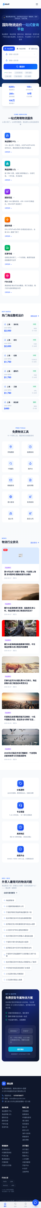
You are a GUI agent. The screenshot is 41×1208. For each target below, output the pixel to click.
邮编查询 (25, 1136)
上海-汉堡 (8, 76)
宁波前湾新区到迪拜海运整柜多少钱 (19, 912)
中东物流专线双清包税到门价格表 (18, 968)
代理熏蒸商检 (6, 1152)
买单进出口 (6, 1149)
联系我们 (25, 1152)
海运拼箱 (22, 48)
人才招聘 (25, 1159)
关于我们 (25, 1149)
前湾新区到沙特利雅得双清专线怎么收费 (20, 924)
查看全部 (34, 316)
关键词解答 (26, 1162)
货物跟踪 (25, 1111)
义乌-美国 (28, 76)
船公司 (24, 1127)
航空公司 (25, 1130)
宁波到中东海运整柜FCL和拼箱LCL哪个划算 (21, 955)
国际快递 (5, 1120)
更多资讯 (34, 542)
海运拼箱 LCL (7, 1114)
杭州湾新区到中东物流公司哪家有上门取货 (21, 962)
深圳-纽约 (28, 73)
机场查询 (25, 1124)
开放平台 (25, 1165)
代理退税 (5, 1162)
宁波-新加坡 (18, 76)
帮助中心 (25, 1156)
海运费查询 (10, 900)
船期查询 (25, 1114)
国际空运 (34, 48)
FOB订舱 (5, 1156)
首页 (5, 1206)
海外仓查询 (26, 1133)
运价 (15, 1206)
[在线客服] (35, 1202)
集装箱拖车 (6, 1159)
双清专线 (5, 1127)
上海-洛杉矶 (18, 73)
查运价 (22, 66)
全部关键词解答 (9, 893)
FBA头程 (5, 1124)
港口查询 (25, 1120)
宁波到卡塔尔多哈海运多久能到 (17, 942)
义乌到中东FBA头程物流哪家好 (17, 930)
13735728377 (18, 1095)
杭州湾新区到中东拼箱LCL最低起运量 (19, 936)
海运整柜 (10, 48)
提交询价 (20, 1049)
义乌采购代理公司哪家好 (15, 974)
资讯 (25, 1206)
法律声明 (25, 1171)
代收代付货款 (6, 1165)
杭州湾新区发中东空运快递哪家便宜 (19, 918)
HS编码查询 (26, 1117)
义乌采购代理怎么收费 (14, 980)
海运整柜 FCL (7, 1111)
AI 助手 (24, 1168)
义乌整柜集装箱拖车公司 (15, 906)
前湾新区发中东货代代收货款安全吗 (19, 948)
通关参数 (25, 1140)
